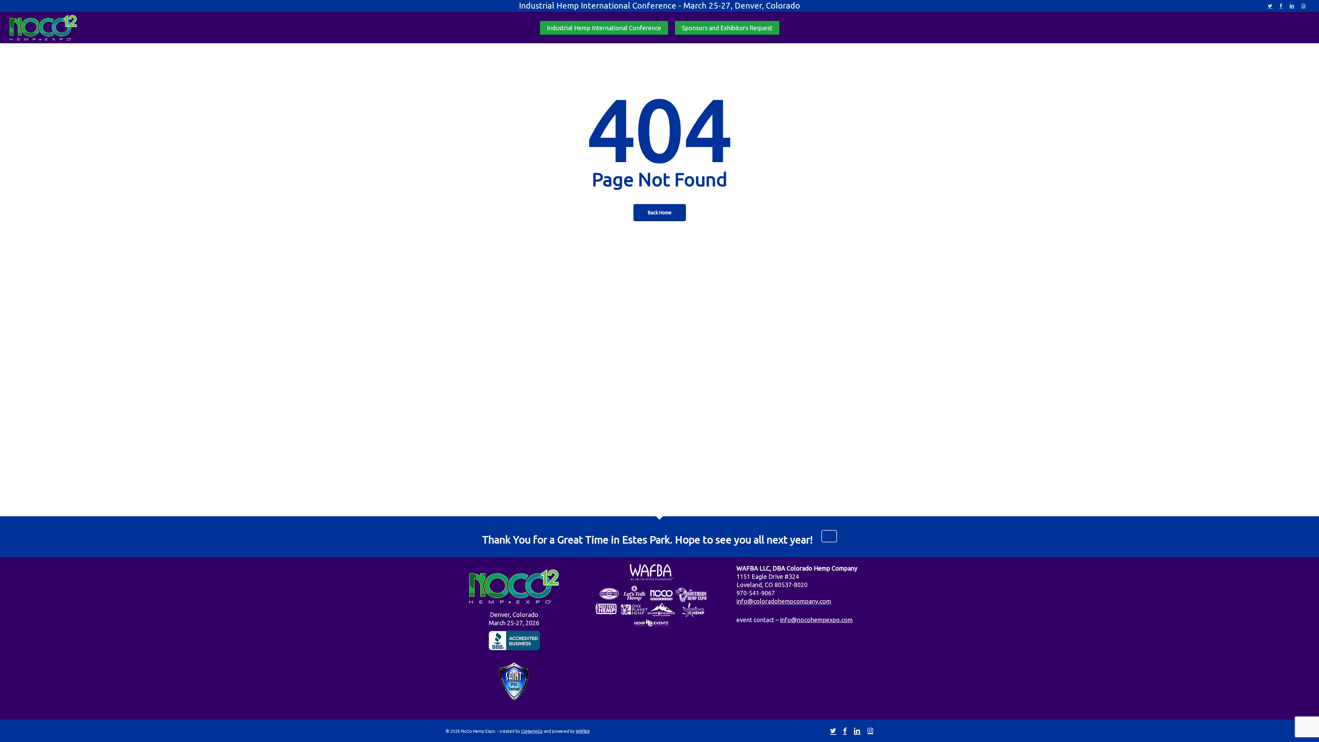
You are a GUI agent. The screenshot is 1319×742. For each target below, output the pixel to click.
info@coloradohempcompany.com (783, 601)
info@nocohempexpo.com (816, 619)
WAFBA (583, 731)
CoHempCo (532, 731)
